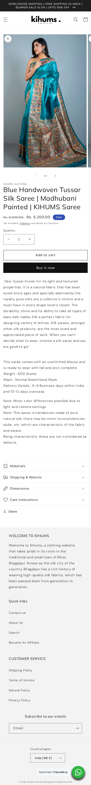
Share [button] (12, 511)
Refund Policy (19, 690)
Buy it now (45, 268)
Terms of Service (22, 680)
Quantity (9, 230)
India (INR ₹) (43, 758)
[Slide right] (55, 176)
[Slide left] (36, 176)
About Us (16, 623)
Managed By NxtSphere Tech (58, 782)
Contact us (17, 613)
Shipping (25, 223)
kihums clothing (35, 782)
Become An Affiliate (24, 642)
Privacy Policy (19, 700)
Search (14, 633)
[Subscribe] (77, 728)
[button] (5, 19)
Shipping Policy (20, 670)
